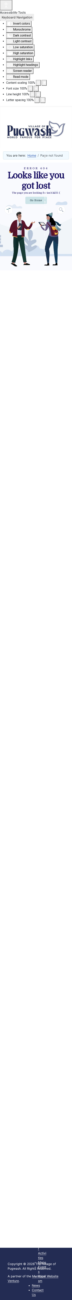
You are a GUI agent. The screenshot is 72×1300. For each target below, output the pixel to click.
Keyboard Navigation (17, 17)
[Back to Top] (65, 1293)
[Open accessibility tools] (6, 5)
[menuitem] (42, 515)
